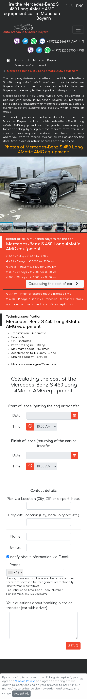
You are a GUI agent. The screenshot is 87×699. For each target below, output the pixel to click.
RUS (69, 6)
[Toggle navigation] (78, 30)
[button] (20, 227)
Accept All (21, 693)
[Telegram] (25, 41)
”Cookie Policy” (25, 681)
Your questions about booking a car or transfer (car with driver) (39, 605)
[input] (49, 416)
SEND (73, 646)
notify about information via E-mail (39, 557)
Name (15, 536)
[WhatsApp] (34, 41)
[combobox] (15, 572)
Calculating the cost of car (51, 284)
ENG (79, 6)
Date (16, 416)
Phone (15, 565)
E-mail (15, 547)
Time (16, 426)
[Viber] (17, 41)
